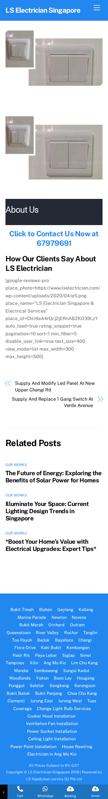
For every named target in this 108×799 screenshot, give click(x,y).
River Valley (47, 632)
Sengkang (59, 685)
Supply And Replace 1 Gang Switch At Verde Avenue (52, 402)
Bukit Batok (18, 693)
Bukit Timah (22, 609)
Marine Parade (32, 617)
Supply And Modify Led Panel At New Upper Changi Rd (54, 386)
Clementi (16, 700)
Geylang (65, 609)
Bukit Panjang (48, 693)
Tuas (91, 700)
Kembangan (78, 647)
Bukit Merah (31, 624)
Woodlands (20, 678)
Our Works (16, 465)
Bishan (45, 609)
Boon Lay (63, 678)
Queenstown (19, 632)
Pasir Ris (21, 655)
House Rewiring (78, 746)
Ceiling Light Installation (52, 738)
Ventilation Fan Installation (52, 723)
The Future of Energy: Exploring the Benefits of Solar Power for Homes (53, 476)
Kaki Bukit (51, 647)
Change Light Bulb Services (64, 708)
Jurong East (41, 700)
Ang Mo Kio (54, 662)
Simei (85, 655)
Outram (77, 624)
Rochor (71, 632)
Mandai (21, 670)
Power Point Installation (33, 746)
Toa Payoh (22, 640)
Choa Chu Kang (82, 693)
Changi (85, 640)
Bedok (43, 640)
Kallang (86, 609)
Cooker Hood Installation (52, 716)
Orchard (56, 624)
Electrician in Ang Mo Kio (52, 754)
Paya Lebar (46, 655)
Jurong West (70, 700)
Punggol (16, 685)
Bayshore (64, 640)
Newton (59, 617)
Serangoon (84, 685)
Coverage (22, 708)
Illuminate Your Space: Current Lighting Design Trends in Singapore (47, 511)
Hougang (85, 678)
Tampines (15, 662)
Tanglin (90, 632)
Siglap (68, 655)
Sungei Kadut (76, 670)
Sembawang (46, 670)
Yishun (42, 678)
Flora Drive (25, 647)
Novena (79, 617)
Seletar (37, 685)
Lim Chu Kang (84, 662)
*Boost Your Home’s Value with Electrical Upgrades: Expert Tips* (50, 545)
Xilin (34, 662)
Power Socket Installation (52, 731)
